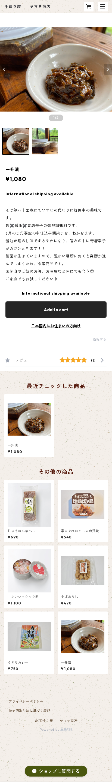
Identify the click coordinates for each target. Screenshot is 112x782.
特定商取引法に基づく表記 (30, 711)
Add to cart (56, 309)
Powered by (50, 729)
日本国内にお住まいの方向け (56, 325)
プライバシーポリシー (26, 701)
